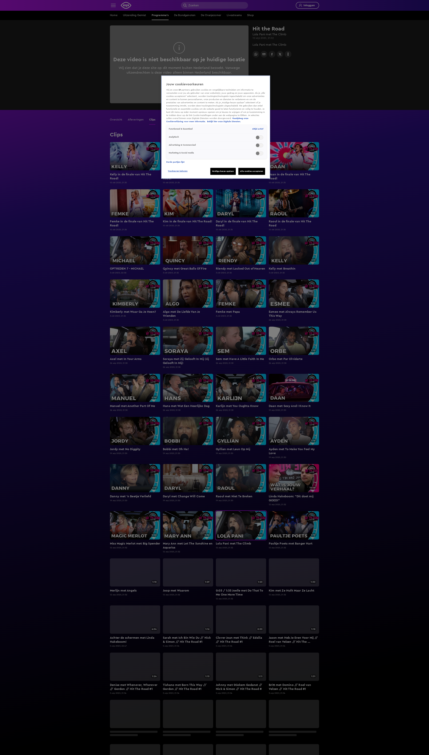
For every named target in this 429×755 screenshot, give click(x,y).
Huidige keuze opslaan (223, 171)
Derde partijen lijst (175, 162)
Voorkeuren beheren (178, 171)
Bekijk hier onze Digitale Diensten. (224, 122)
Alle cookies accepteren (251, 171)
